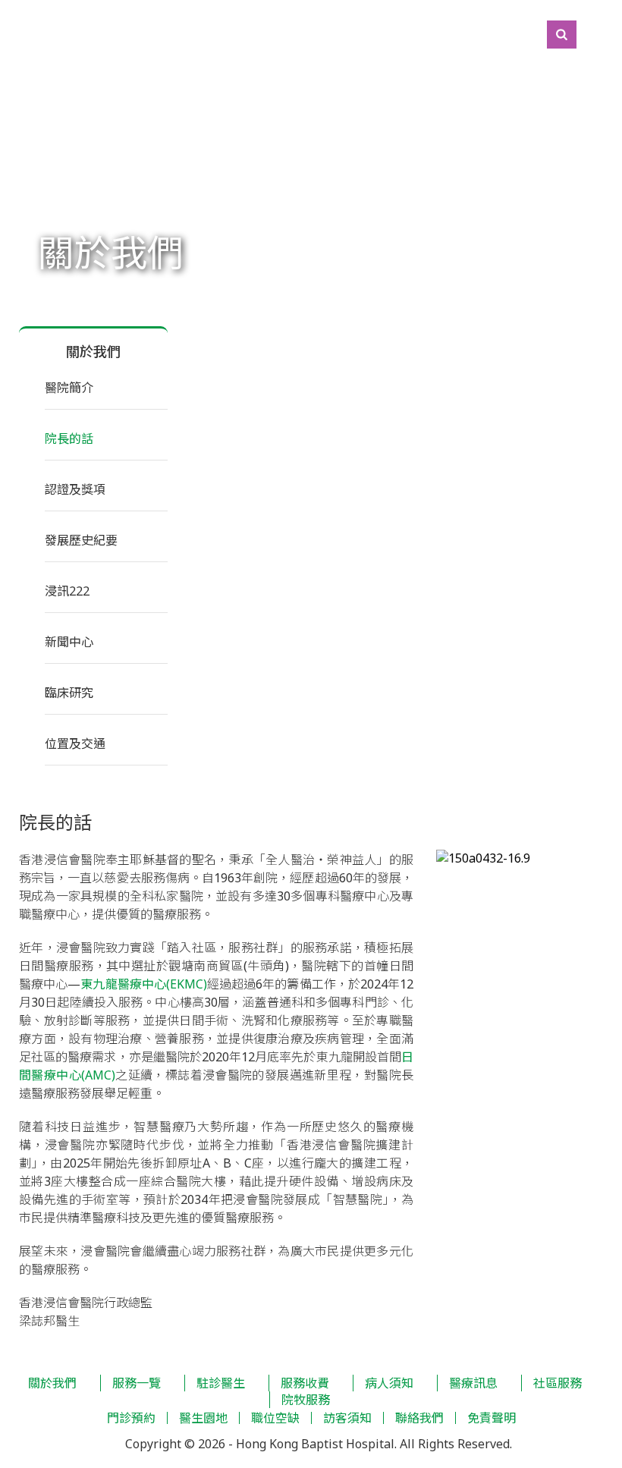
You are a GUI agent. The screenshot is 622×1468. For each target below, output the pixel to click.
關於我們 (52, 1383)
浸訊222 (67, 591)
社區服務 (557, 1383)
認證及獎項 (75, 489)
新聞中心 (69, 641)
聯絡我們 (419, 1418)
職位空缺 (275, 1418)
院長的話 (69, 438)
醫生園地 (203, 1418)
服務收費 (305, 1383)
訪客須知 (347, 1418)
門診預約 (131, 1418)
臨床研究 (69, 692)
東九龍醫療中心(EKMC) (143, 984)
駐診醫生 (220, 1383)
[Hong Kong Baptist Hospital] (7, 34)
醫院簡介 (69, 387)
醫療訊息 (473, 1383)
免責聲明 (491, 1418)
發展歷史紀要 (81, 540)
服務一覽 (136, 1383)
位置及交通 (75, 743)
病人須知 (389, 1383)
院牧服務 (305, 1399)
